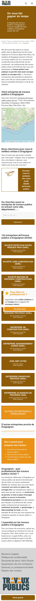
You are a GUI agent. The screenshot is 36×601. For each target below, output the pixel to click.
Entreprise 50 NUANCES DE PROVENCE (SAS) (18, 393)
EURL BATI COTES (18, 361)
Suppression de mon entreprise (16, 563)
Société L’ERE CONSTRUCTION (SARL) (18, 262)
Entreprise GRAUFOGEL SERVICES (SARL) (18, 377)
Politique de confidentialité (14, 557)
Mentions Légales (10, 553)
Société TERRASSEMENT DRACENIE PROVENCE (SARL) (18, 311)
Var (20, 43)
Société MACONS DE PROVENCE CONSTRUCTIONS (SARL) (18, 279)
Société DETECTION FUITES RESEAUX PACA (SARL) (18, 246)
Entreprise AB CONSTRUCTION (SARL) (18, 328)
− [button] (4, 113)
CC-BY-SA (31, 141)
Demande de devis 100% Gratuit (17, 560)
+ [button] (4, 110)
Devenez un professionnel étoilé (17, 567)
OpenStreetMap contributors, (22, 141)
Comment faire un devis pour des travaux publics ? (19, 458)
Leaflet (7, 141)
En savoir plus (20, 309)
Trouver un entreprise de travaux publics (18, 41)
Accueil (3, 41)
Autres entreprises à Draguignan (18, 412)
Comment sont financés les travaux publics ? (17, 450)
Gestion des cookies (11, 570)
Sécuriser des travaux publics (18, 454)
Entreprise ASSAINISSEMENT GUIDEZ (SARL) (18, 344)
